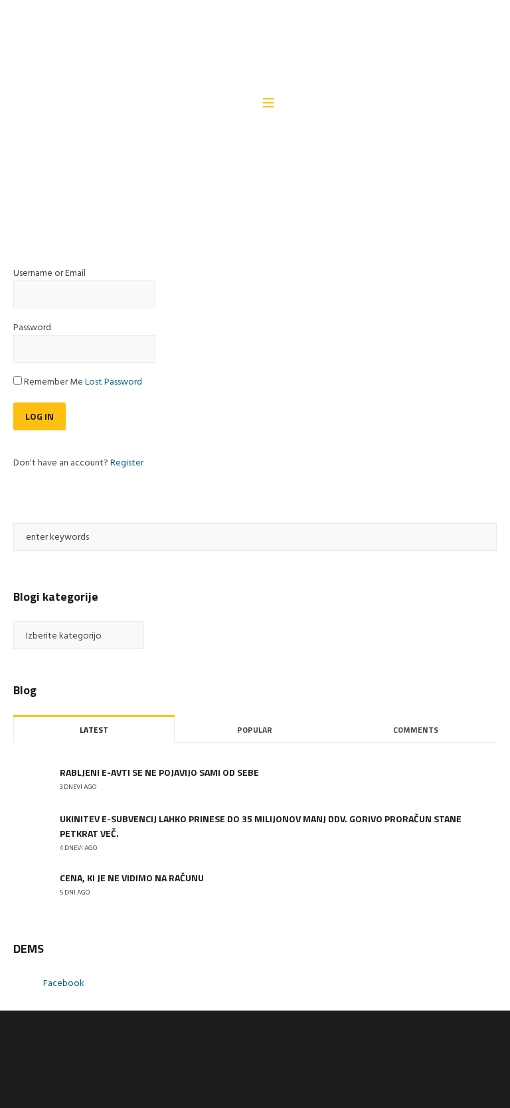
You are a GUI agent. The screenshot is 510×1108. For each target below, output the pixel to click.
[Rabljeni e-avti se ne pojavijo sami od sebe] (29, 779)
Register (126, 463)
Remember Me (53, 382)
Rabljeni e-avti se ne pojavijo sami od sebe (159, 772)
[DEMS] (254, 47)
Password (32, 328)
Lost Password (113, 382)
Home (24, 194)
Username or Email (49, 273)
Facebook (63, 983)
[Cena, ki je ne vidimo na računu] (29, 885)
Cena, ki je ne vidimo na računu (132, 878)
